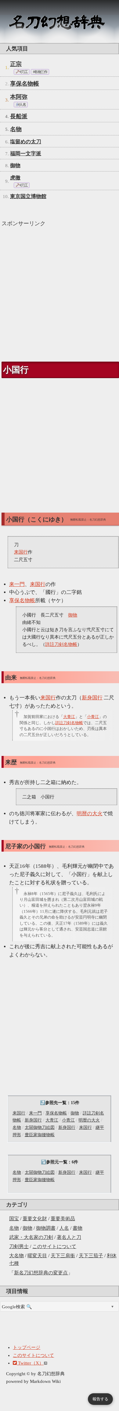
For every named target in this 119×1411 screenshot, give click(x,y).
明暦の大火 (89, 1120)
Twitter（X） (30, 1363)
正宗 (16, 64)
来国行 (19, 1113)
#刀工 (23, 72)
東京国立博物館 (28, 196)
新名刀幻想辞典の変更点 (41, 1272)
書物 (77, 1228)
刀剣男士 (19, 1246)
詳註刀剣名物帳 (61, 644)
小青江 (68, 1120)
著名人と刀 (69, 1237)
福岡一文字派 (25, 154)
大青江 (51, 1120)
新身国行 (33, 1120)
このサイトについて (54, 1246)
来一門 (35, 1113)
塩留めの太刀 (25, 142)
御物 (27, 1228)
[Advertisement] (59, 291)
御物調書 (46, 1228)
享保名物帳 (24, 83)
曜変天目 (37, 1255)
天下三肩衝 (63, 1255)
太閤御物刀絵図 (40, 1127)
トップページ (26, 1347)
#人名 (21, 104)
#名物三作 (40, 72)
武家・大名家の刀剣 (31, 1237)
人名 (64, 1228)
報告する (100, 1399)
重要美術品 (63, 1218)
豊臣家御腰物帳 (40, 1135)
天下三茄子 (91, 1255)
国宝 (14, 1218)
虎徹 (15, 178)
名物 (14, 1228)
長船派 (18, 116)
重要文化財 (35, 1218)
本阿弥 (18, 97)
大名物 (16, 1255)
